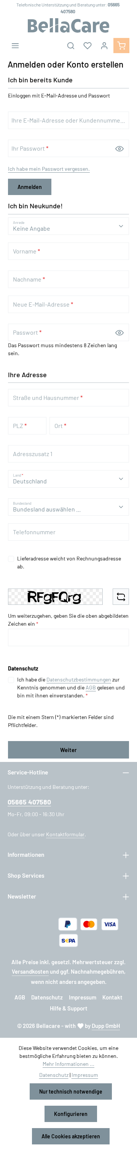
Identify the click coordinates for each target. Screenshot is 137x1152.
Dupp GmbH (106, 1025)
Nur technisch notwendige (70, 1091)
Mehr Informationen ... (68, 1064)
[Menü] (15, 45)
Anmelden (30, 187)
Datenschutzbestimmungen (78, 679)
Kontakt (112, 997)
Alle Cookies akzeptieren (70, 1136)
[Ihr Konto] (104, 45)
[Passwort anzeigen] (119, 148)
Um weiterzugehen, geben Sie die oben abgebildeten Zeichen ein (68, 619)
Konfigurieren (71, 1114)
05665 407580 (29, 802)
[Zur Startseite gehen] (68, 25)
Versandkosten (30, 971)
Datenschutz (47, 997)
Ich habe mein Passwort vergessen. (49, 168)
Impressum (82, 997)
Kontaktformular (65, 834)
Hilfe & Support (69, 1008)
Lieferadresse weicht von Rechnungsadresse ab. (69, 562)
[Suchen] (70, 45)
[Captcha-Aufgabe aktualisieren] (121, 597)
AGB (91, 687)
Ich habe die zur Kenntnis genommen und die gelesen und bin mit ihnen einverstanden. (71, 687)
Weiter (68, 749)
